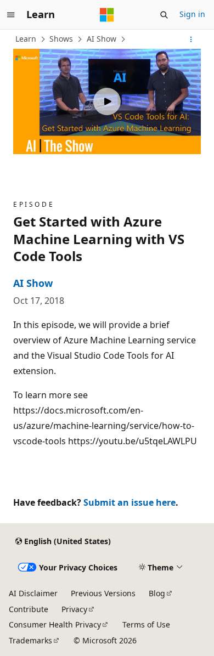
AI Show (101, 38)
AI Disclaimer (33, 593)
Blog (157, 593)
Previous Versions (103, 593)
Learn (25, 38)
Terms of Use (146, 624)
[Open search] (164, 15)
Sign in (192, 14)
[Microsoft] (107, 15)
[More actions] (191, 39)
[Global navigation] (11, 15)
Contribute (28, 609)
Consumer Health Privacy (55, 624)
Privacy (74, 609)
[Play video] (107, 101)
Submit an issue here (129, 502)
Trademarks (30, 640)
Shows (61, 38)
